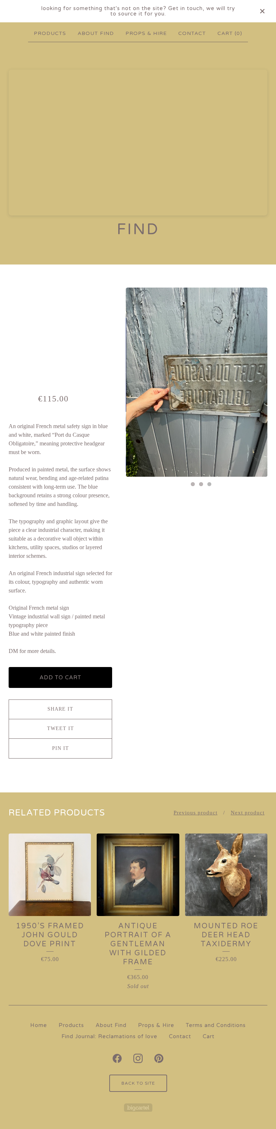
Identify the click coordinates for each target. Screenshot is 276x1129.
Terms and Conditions (216, 1025)
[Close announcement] (262, 11)
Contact (192, 33)
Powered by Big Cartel (138, 1107)
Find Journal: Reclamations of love (109, 1036)
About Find (96, 33)
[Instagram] (138, 1058)
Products (50, 33)
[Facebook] (117, 1058)
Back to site (138, 1083)
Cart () (229, 33)
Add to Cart (60, 677)
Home (38, 1025)
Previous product (195, 812)
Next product (247, 812)
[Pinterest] (158, 1058)
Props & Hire (146, 33)
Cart (209, 1036)
